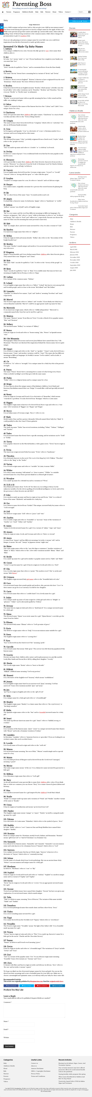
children (27, 114)
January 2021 (74, 254)
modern (24, 36)
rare (47, 51)
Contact (67, 12)
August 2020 (74, 267)
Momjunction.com (36, 981)
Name (6, 1021)
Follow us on (80, 18)
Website (6, 1037)
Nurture (47, 12)
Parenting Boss (31, 4)
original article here (56, 981)
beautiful (43, 712)
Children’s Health (27, 12)
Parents (8, 12)
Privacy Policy (35, 1073)
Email (6, 1029)
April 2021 (73, 247)
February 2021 (74, 252)
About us (34, 1066)
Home (54, 12)
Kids (42, 12)
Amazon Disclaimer (37, 1068)
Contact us (34, 1063)
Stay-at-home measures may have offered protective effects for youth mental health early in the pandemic (72, 1069)
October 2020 (74, 262)
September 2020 (75, 265)
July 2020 (73, 270)
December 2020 (75, 257)
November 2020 (75, 260)
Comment (8, 1002)
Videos (61, 12)
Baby (36, 12)
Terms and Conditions (38, 1076)
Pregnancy (16, 12)
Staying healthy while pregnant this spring (72, 1074)
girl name (30, 579)
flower (14, 573)
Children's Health (75, 221)
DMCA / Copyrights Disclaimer (40, 1071)
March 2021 (73, 249)
